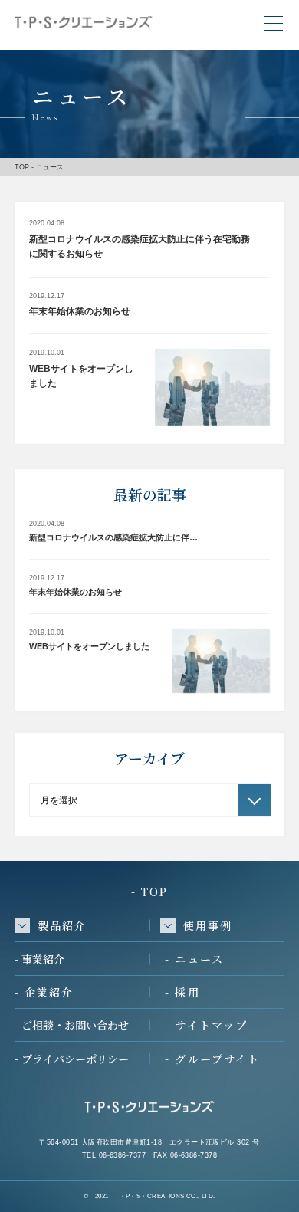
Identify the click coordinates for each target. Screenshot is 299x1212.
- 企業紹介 (44, 992)
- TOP (150, 891)
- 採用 (182, 992)
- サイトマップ (206, 1025)
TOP (22, 167)
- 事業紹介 (39, 959)
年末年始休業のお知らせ (79, 311)
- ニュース (194, 959)
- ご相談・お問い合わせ (72, 1025)
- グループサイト (212, 1058)
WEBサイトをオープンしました (81, 376)
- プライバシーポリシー (72, 1058)
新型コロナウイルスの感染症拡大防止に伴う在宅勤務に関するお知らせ (139, 247)
